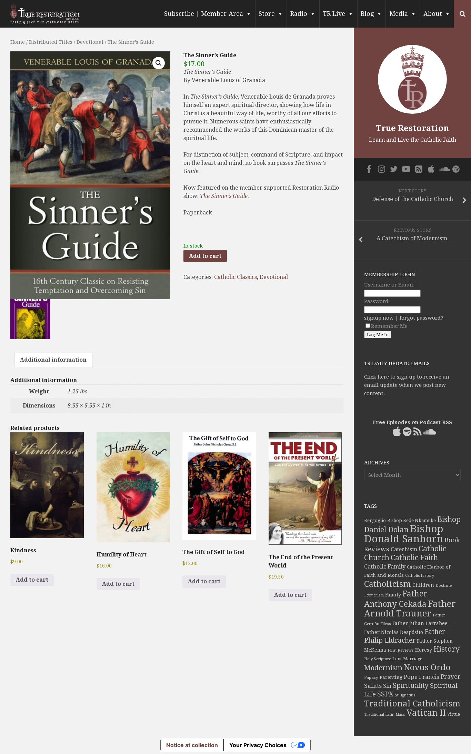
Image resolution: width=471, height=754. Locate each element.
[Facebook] (369, 169)
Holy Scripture (377, 659)
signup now (379, 318)
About (432, 13)
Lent (397, 658)
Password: (377, 301)
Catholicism (387, 584)
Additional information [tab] (53, 359)
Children (423, 585)
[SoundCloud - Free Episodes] (443, 169)
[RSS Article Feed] (418, 169)
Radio (298, 13)
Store (267, 13)
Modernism (383, 668)
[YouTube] (406, 169)
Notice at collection (192, 745)
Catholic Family (384, 566)
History (446, 649)
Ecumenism (374, 595)
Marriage (412, 658)
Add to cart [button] (32, 579)
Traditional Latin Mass (384, 714)
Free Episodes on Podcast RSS (412, 422)
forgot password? (421, 318)
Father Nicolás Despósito (393, 632)
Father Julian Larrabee (420, 623)
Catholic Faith (414, 557)
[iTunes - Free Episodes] (431, 169)
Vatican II (426, 713)
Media (398, 13)
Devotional (90, 42)
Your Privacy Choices (258, 745)
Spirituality (411, 686)
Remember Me (389, 326)
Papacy (371, 677)
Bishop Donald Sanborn (403, 534)
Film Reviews (401, 650)
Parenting (391, 677)
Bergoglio (375, 520)
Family (393, 594)
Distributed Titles (50, 42)
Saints (373, 685)
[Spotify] (456, 169)
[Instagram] (381, 169)
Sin (387, 686)
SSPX (385, 694)
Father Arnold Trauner (410, 609)
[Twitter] (394, 169)
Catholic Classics (235, 277)
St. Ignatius (405, 695)
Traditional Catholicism (412, 703)
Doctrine (443, 585)
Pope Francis (421, 677)
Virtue (453, 714)
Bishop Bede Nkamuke (411, 520)
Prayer (451, 676)
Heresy (423, 650)
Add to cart (205, 256)
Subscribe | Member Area (203, 13)
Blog (367, 13)
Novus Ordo (427, 667)
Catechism (404, 549)
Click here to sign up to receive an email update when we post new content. (406, 385)
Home (17, 42)
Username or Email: (389, 285)
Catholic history (419, 575)
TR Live (334, 13)
